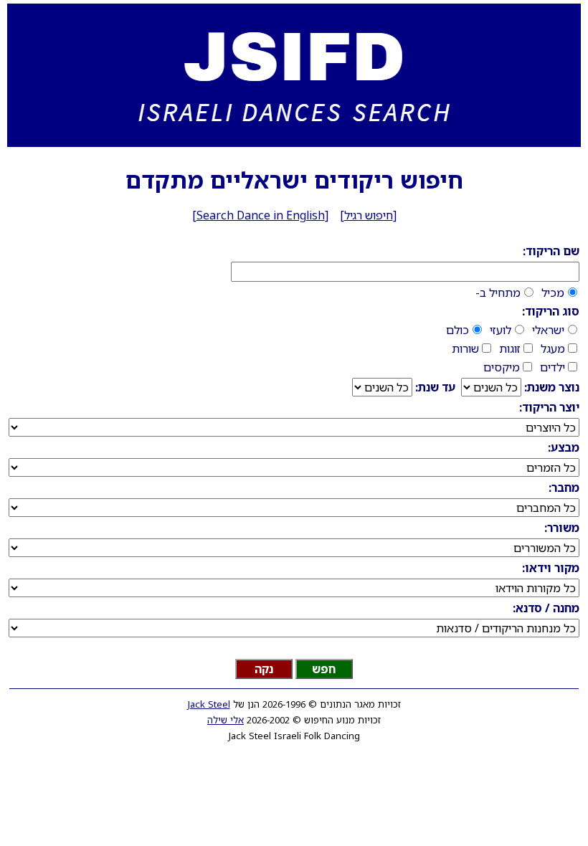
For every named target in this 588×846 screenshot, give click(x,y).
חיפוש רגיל (368, 215)
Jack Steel (209, 704)
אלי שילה (225, 719)
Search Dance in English (260, 215)
